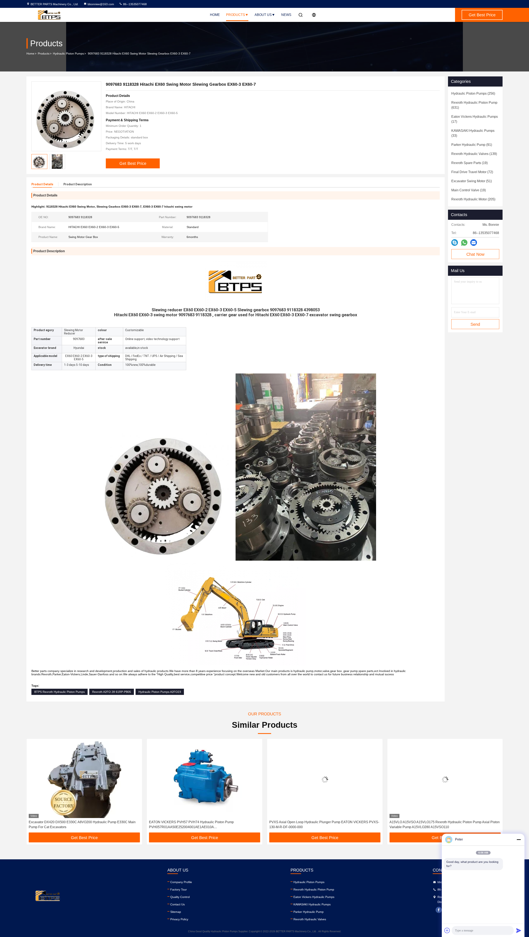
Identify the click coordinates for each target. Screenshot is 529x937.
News (286, 15)
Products (235, 15)
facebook (439, 910)
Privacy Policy (179, 919)
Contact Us (177, 904)
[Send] (518, 930)
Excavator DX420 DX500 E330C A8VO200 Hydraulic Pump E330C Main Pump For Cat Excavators (82, 824)
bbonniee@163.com (101, 4)
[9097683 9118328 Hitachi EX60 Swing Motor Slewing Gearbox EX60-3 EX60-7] (66, 116)
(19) (469, 163)
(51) (471, 181)
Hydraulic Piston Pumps (68, 53)
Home (215, 15)
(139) (474, 154)
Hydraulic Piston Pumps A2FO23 (159, 691)
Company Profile (181, 882)
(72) (472, 172)
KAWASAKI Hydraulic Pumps (312, 904)
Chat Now (475, 254)
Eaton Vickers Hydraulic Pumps (313, 897)
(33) (472, 133)
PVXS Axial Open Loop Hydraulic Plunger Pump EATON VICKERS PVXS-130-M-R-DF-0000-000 (324, 824)
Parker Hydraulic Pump (308, 911)
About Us (263, 15)
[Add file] (447, 930)
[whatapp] (464, 242)
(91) (471, 144)
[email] (473, 242)
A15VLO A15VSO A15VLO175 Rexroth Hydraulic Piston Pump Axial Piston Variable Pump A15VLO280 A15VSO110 (444, 824)
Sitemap (175, 911)
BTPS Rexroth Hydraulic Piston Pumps (59, 691)
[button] (33, 787)
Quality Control (180, 897)
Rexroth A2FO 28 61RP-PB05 (111, 691)
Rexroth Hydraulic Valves (309, 919)
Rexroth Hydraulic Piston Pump (313, 889)
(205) (473, 199)
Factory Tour (178, 889)
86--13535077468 (134, 4)
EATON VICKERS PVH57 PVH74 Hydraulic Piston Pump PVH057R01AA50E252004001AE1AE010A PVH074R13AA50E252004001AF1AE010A (191, 825)
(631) (474, 105)
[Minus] (518, 839)
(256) (473, 93)
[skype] (454, 242)
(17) (474, 119)
